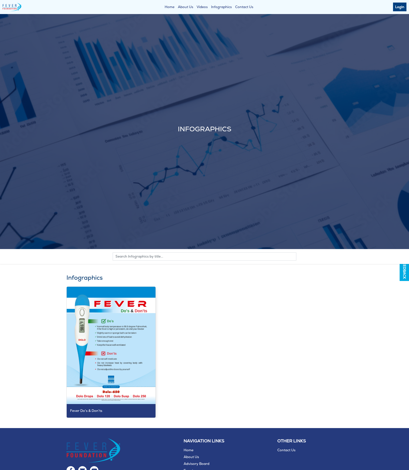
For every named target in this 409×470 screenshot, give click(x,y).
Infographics (221, 7)
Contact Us (244, 7)
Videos (202, 7)
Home (169, 7)
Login (399, 7)
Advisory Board (196, 463)
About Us (185, 7)
